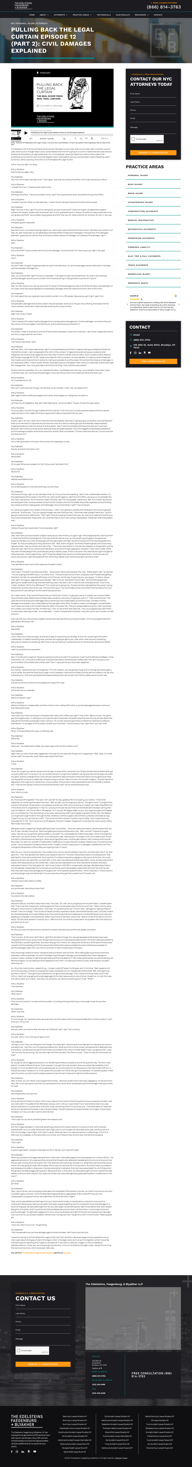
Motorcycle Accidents (142, 229)
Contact (158, 15)
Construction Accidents (143, 211)
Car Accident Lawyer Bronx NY (117, 1440)
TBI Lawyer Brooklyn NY (160, 1420)
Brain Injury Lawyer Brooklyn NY (75, 1420)
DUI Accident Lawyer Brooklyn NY (117, 1416)
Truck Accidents (138, 265)
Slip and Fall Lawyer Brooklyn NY (117, 1432)
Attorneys (59, 15)
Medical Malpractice (141, 220)
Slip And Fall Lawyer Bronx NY (75, 1452)
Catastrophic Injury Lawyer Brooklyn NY (75, 1428)
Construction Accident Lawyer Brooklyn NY (74, 1432)
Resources (140, 15)
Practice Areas (81, 15)
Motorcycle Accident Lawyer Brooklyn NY (117, 1420)
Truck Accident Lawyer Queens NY (159, 1440)
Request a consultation (153, 153)
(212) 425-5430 (98, 1393)
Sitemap (118, 1458)
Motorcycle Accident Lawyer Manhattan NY (74, 1440)
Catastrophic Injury (140, 202)
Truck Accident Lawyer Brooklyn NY (159, 1424)
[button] (179, 304)
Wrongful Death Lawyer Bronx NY (75, 1448)
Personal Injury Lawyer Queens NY (160, 1448)
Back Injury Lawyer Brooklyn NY (75, 1416)
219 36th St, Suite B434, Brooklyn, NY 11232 (154, 346)
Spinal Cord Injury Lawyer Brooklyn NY (159, 1416)
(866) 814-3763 (164, 7)
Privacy (125, 1458)
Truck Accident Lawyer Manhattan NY (117, 1436)
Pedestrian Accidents (141, 238)
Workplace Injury (139, 274)
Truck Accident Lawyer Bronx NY (117, 1444)
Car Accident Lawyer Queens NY (159, 1444)
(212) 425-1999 (98, 1384)
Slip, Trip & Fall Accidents (144, 256)
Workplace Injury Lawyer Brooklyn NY (160, 1428)
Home (32, 15)
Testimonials (104, 15)
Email (136, 334)
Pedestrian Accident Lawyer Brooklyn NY (117, 1424)
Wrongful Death (138, 283)
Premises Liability (139, 247)
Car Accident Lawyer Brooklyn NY (74, 1436)
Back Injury (135, 184)
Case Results (123, 15)
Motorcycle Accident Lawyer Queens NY (117, 1448)
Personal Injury (138, 175)
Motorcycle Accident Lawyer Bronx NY (74, 1444)
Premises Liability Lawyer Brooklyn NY (117, 1428)
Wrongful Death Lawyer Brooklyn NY (160, 1432)
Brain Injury (135, 193)
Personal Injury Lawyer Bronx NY (159, 1436)
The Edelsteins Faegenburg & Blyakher (37, 1253)
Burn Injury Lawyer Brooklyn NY (75, 1424)
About (43, 15)
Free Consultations (153, 361)
